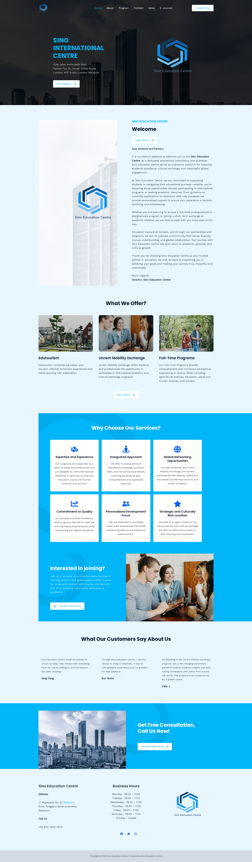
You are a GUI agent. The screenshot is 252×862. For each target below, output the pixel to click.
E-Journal (166, 8)
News (151, 8)
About (110, 8)
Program (124, 8)
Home (98, 8)
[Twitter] (128, 834)
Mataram (69, 802)
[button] (203, 8)
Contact (139, 8)
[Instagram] (135, 834)
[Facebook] (121, 834)
